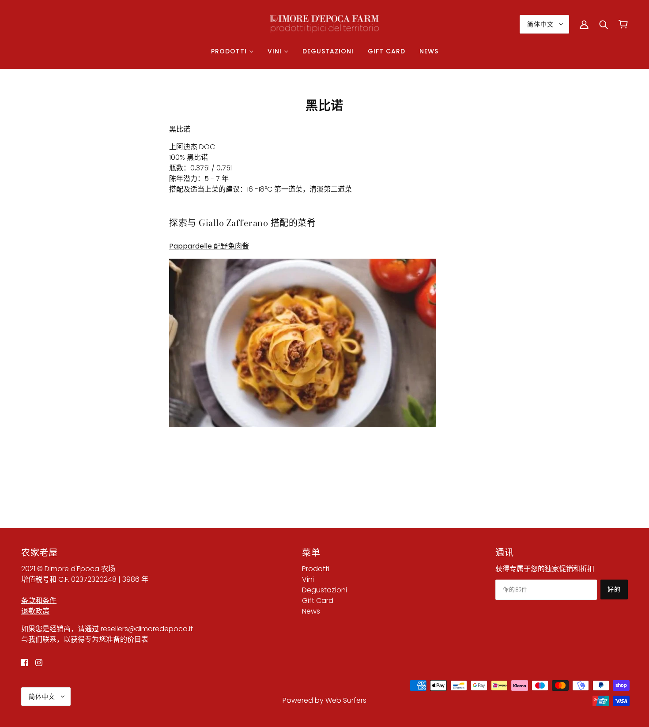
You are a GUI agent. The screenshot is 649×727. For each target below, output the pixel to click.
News (311, 611)
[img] (25, 662)
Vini (308, 579)
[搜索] (603, 24)
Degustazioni (324, 590)
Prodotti (315, 569)
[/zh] (324, 24)
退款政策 (35, 611)
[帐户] (584, 24)
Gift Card (317, 600)
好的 (614, 589)
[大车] (623, 24)
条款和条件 (39, 600)
